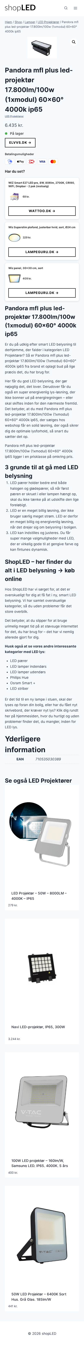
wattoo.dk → (42, 211)
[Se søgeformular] (66, 8)
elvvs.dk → (20, 142)
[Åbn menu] (75, 8)
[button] (73, 42)
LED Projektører (14, 116)
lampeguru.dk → (42, 252)
